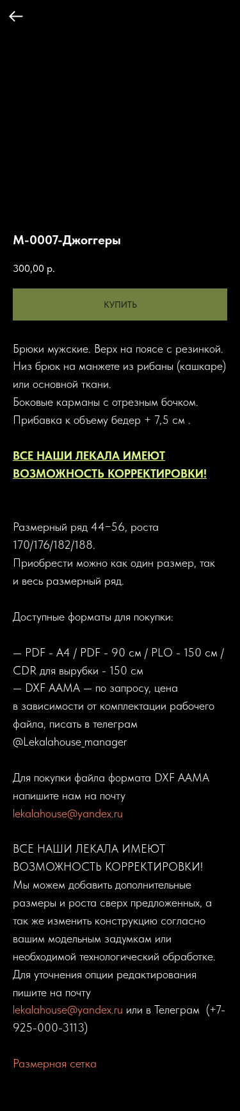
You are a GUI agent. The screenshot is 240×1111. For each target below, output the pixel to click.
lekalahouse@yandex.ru (68, 813)
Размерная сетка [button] (55, 1063)
